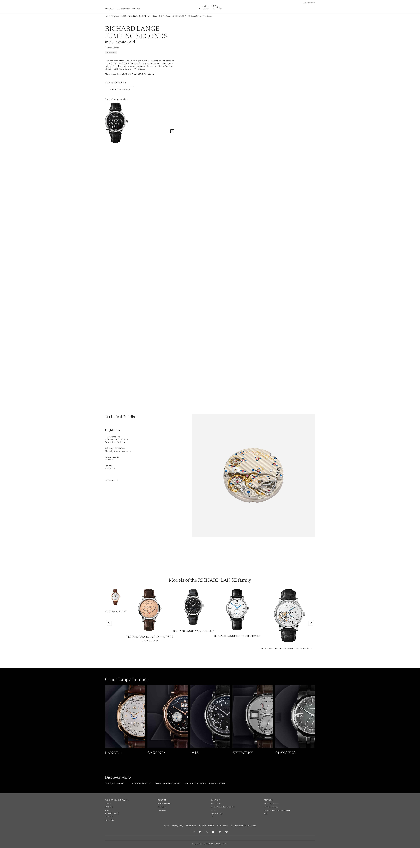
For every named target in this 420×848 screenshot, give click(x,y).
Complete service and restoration (277, 810)
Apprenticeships (217, 813)
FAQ (265, 813)
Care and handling (271, 807)
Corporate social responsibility (222, 807)
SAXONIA (109, 807)
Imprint (166, 826)
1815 (107, 810)
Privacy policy (177, 826)
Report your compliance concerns (244, 826)
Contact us (162, 807)
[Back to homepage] (210, 7)
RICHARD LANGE (111, 813)
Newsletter (162, 810)
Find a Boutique (164, 803)
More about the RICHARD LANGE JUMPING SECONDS (130, 74)
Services (136, 8)
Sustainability (216, 803)
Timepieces (110, 8)
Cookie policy (222, 826)
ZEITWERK (109, 817)
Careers (214, 810)
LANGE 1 (108, 803)
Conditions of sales (206, 826)
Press (213, 817)
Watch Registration (271, 803)
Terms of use (191, 826)
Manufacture (124, 8)
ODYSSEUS (109, 820)
